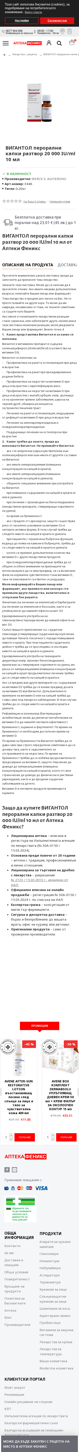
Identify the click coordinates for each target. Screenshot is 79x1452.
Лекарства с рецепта (24, 54)
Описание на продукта (27, 265)
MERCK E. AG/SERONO (49, 178)
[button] (74, 1)
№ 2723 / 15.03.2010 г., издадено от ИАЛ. (39, 882)
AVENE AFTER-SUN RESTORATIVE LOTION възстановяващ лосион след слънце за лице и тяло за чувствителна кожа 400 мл (18, 1097)
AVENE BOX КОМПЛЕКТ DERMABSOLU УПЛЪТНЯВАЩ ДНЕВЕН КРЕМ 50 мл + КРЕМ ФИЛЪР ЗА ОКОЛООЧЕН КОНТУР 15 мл (60, 1095)
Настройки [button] (22, 20)
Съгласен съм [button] (57, 20)
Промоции (39, 1026)
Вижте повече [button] (33, 12)
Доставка (68, 265)
